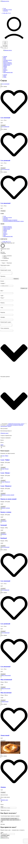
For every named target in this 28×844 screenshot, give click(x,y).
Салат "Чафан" (5, 460)
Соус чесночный (5, 117)
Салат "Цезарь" (5, 473)
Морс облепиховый (6, 679)
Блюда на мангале (7, 62)
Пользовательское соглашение (10, 220)
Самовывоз (3, 253)
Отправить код (24, 288)
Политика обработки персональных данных (13, 221)
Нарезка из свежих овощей (8, 499)
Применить (16, 278)
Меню (4, 57)
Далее (2, 444)
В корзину (3, 125)
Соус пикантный (5, 203)
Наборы (5, 66)
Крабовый (4, 538)
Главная (5, 56)
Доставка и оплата (7, 9)
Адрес (2, 832)
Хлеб (4, 71)
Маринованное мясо (8, 72)
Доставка (3, 252)
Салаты (5, 67)
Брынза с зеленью (6, 512)
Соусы (4, 68)
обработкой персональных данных (16, 423)
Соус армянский (5, 160)
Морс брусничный (6, 692)
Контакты (5, 10)
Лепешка (3, 787)
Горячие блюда (6, 65)
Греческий (4, 525)
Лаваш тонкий (5, 735)
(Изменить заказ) (4, 433)
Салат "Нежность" (6, 486)
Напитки (5, 70)
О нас (4, 8)
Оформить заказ (4, 799)
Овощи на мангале (7, 63)
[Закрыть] (2, 822)
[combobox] (8, 834)
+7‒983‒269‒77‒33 (6, 13)
